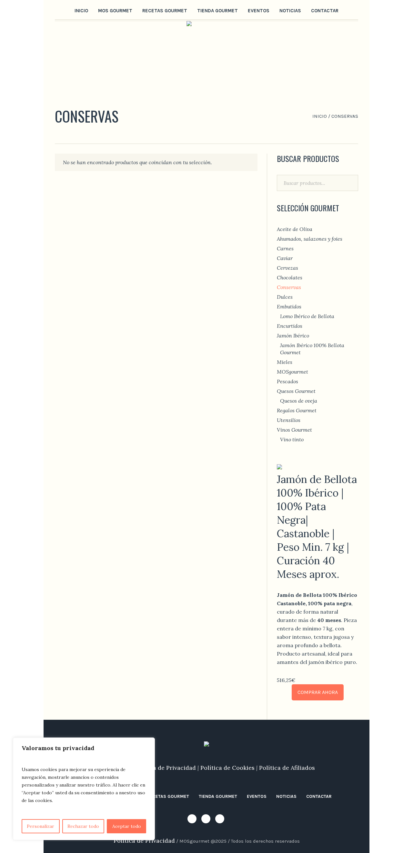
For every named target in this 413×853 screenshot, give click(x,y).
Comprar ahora (317, 692)
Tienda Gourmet (218, 796)
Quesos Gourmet (296, 391)
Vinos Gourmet (294, 429)
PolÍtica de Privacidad (144, 840)
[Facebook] (79, 10)
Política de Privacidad (165, 767)
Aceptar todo (126, 826)
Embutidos (289, 306)
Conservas (289, 287)
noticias (286, 796)
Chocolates (289, 277)
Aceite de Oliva (294, 229)
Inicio (319, 116)
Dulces (285, 297)
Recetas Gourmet (168, 796)
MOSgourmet (292, 371)
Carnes (285, 248)
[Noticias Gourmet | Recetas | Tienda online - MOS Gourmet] (206, 745)
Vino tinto (292, 439)
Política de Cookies (227, 767)
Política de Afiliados (287, 767)
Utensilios (288, 420)
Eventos (257, 796)
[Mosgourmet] (59, 10)
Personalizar (40, 826)
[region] (84, 789)
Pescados (287, 381)
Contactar (319, 796)
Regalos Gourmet (297, 410)
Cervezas (287, 268)
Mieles (284, 362)
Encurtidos (289, 326)
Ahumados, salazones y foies (309, 239)
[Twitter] (69, 10)
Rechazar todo (83, 826)
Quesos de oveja (298, 400)
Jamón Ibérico (293, 335)
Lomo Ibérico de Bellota (307, 316)
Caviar (285, 258)
